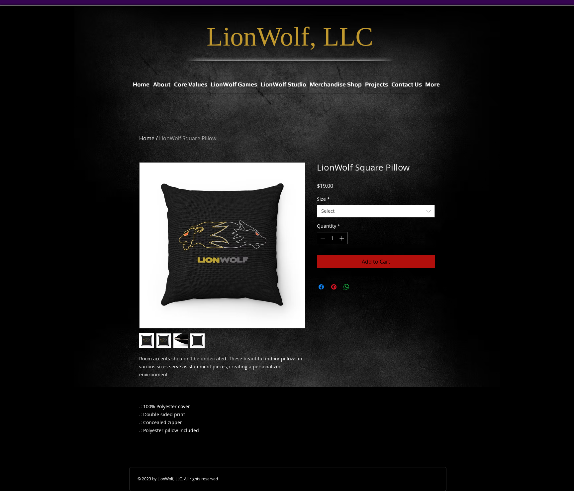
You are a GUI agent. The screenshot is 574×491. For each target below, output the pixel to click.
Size (323, 199)
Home (146, 138)
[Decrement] (322, 238)
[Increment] (342, 238)
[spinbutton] (332, 238)
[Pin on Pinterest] (334, 287)
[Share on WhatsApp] (346, 287)
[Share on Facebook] (321, 287)
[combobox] (376, 211)
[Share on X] (359, 287)
